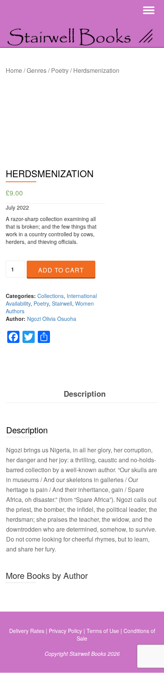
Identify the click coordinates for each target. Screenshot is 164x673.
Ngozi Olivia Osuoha (51, 318)
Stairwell (62, 303)
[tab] (84, 394)
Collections (50, 296)
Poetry (60, 70)
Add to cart (61, 270)
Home (14, 70)
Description (85, 393)
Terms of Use (103, 631)
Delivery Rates (26, 631)
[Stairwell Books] (82, 34)
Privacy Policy (65, 631)
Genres (37, 70)
